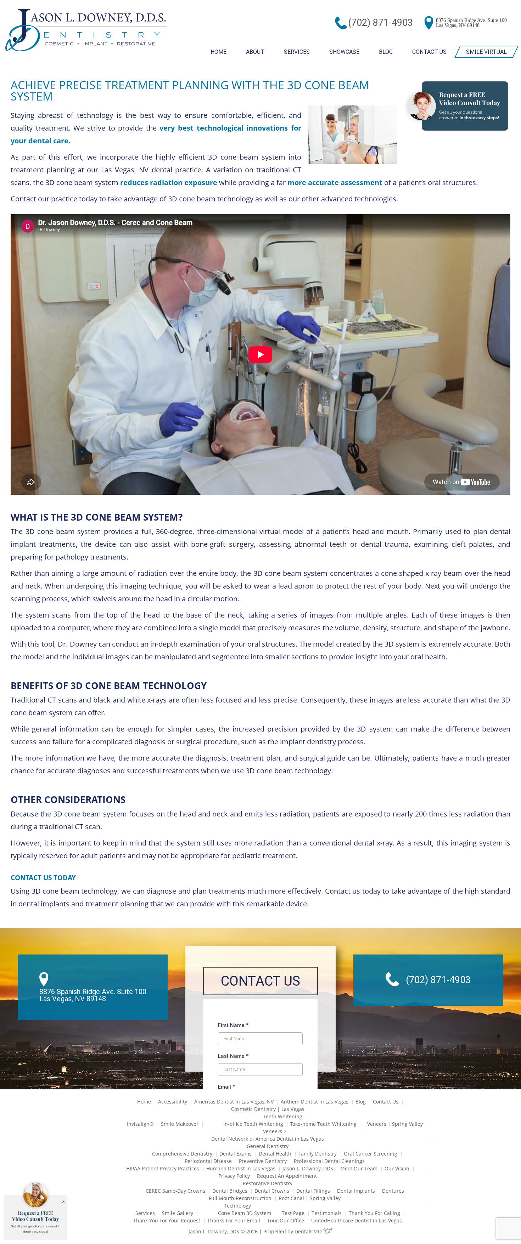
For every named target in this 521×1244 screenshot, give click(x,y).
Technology (237, 1205)
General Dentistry (267, 1146)
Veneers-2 (275, 1131)
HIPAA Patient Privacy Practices (162, 1168)
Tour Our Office (285, 1220)
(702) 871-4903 (380, 22)
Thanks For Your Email (233, 1220)
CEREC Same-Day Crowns (175, 1190)
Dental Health (275, 1153)
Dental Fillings (313, 1190)
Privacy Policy (234, 1176)
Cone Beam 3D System (244, 1213)
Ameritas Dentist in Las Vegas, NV (234, 1101)
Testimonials (327, 1213)
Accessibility (172, 1101)
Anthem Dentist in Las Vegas (314, 1101)
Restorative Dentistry (267, 1183)
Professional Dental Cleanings (329, 1161)
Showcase (344, 51)
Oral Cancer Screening (370, 1153)
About (255, 51)
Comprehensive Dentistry (182, 1153)
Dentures (393, 1190)
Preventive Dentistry (263, 1161)
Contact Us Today (43, 877)
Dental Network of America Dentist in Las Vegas (267, 1138)
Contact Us (429, 51)
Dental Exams (235, 1153)
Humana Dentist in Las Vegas (240, 1168)
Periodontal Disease (208, 1161)
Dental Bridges (229, 1190)
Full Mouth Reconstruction (240, 1198)
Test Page (293, 1213)
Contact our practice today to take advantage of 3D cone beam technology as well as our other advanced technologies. (205, 198)
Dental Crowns (271, 1190)
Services (297, 51)
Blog (386, 51)
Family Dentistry (317, 1153)
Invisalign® (140, 1123)
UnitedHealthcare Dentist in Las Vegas (356, 1220)
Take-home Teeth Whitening (323, 1123)
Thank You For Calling (374, 1213)
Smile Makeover (179, 1123)
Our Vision (397, 1168)
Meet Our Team (358, 1168)
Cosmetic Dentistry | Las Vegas (267, 1109)
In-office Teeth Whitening (253, 1123)
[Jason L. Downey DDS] (86, 31)
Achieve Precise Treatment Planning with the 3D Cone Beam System (190, 90)
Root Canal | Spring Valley (310, 1198)
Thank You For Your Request (166, 1220)
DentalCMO (309, 1231)
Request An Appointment (287, 1176)
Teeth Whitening (282, 1116)
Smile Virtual (486, 51)
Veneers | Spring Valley (395, 1123)
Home (218, 51)
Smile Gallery (177, 1213)
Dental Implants (356, 1190)
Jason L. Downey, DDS (307, 1168)
